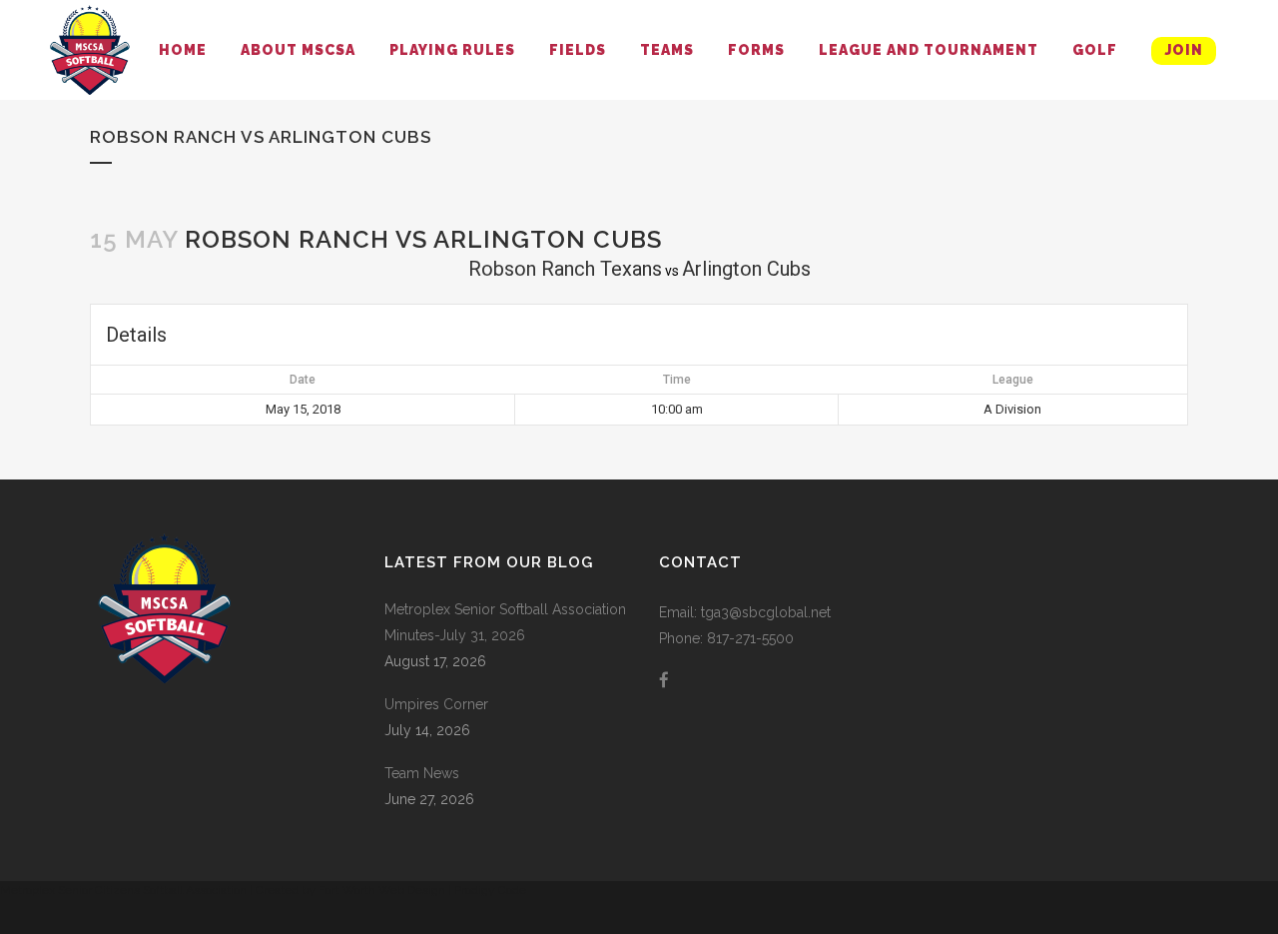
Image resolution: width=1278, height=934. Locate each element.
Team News (421, 773)
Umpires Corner (436, 704)
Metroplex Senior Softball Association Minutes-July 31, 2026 (505, 622)
